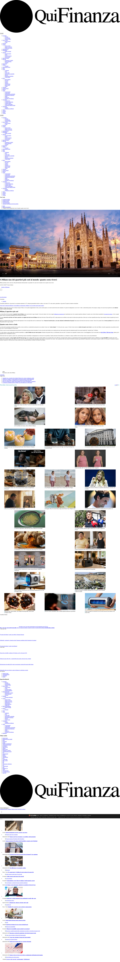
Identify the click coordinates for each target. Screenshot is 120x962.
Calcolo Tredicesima (9, 102)
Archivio (23, 809)
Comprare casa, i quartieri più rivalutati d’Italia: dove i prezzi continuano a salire (18, 378)
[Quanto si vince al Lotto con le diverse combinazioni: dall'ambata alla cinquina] (61, 948)
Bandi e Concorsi (8, 46)
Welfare (4, 748)
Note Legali (36, 817)
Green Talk (7, 72)
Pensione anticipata (9, 697)
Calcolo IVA (7, 100)
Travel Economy (8, 55)
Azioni (6, 81)
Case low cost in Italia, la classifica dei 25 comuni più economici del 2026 (17, 380)
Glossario (4, 87)
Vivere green (7, 77)
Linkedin (4, 301)
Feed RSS (20, 809)
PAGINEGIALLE (45, 815)
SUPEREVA (89, 815)
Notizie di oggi (5, 673)
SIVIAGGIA (75, 815)
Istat (3, 761)
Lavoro (3, 44)
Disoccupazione (8, 704)
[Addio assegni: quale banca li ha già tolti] (61, 874)
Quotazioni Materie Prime (10, 105)
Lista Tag (4, 772)
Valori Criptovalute (8, 104)
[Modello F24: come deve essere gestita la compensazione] (61, 904)
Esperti (3, 112)
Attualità (4, 110)
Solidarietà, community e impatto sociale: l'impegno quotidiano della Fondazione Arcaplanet (18, 640)
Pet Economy (7, 57)
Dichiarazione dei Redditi (10, 94)
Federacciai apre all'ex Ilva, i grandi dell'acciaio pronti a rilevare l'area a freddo (15, 658)
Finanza (6, 36)
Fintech (6, 107)
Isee (3, 765)
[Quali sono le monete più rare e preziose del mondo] (61, 939)
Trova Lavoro (7, 45)
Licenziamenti (5, 753)
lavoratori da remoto (108, 314)
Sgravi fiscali (5, 747)
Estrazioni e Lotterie (9, 60)
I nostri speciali (5, 88)
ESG (6, 71)
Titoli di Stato (7, 84)
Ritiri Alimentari (8, 61)
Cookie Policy (44, 817)
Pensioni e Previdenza (9, 98)
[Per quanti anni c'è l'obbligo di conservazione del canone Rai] (61, 870)
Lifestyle (4, 52)
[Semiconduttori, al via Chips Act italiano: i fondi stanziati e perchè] (61, 878)
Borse (3, 78)
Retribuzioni (7, 702)
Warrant (6, 82)
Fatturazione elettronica (7, 763)
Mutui (6, 96)
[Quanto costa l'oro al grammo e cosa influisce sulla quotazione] (61, 834)
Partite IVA (7, 705)
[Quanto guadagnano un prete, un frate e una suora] (61, 826)
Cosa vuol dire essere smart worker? (37, 305)
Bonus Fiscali (7, 41)
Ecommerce (4, 746)
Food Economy (8, 53)
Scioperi (6, 62)
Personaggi (4, 63)
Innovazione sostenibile (9, 73)
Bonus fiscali (7, 687)
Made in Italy (5, 749)
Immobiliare (4, 50)
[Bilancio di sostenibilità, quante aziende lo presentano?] (61, 926)
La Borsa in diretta (6, 199)
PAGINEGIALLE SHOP (52, 815)
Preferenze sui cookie (50, 817)
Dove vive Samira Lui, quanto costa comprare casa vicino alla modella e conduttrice (19, 381)
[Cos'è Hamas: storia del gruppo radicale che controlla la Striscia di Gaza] (61, 882)
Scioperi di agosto (6, 200)
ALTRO (1, 115)
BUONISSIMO (84, 815)
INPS (3, 740)
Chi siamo (32, 817)
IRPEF (3, 755)
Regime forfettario (8, 690)
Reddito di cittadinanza (7, 743)
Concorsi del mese (6, 202)
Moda (6, 54)
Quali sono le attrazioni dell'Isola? (7, 305)
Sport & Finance (5, 58)
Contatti (4, 113)
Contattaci (9, 809)
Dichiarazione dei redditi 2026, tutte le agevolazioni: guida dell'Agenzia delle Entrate (16, 664)
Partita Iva (7, 97)
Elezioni (6, 66)
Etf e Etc (6, 80)
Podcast (4, 89)
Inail (3, 767)
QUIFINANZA (80, 815)
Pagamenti (4, 741)
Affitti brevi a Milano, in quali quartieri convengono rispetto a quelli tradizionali (18, 379)
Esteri (3, 68)
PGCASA (58, 815)
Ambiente (7, 70)
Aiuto (55, 817)
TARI (3, 769)
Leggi (6, 42)
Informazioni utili (5, 691)
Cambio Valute (8, 103)
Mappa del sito (14, 809)
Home (3, 205)
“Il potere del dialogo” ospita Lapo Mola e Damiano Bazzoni (12, 634)
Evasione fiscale (8, 689)
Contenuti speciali (3, 809)
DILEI (72, 815)
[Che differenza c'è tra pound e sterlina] (61, 861)
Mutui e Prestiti (8, 51)
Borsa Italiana (7, 79)
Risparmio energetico (9, 76)
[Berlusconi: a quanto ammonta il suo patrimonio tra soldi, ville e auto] (61, 892)
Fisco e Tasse (5, 40)
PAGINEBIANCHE (63, 815)
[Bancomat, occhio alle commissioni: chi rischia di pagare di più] (61, 931)
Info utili (4, 59)
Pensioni (4, 43)
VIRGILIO (41, 815)
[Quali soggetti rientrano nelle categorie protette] (61, 913)
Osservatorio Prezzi (6, 67)
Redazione (4, 733)
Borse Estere (7, 85)
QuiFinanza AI (5, 49)
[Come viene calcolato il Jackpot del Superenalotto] (61, 935)
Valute (6, 86)
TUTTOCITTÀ (68, 815)
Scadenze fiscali (5, 201)
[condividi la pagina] (1, 290)
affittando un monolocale (59, 314)
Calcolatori (4, 99)
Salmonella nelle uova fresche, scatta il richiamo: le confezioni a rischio (14, 670)
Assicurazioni (7, 91)
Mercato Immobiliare (6, 207)
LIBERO (38, 815)
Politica (3, 64)
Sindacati (4, 756)
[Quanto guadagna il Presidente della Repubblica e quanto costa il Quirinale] (61, 838)
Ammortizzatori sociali (6, 751)
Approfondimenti (5, 674)
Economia (4, 35)
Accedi (1, 33)
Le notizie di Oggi (6, 771)
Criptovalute (7, 93)
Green (3, 69)
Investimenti (7, 37)
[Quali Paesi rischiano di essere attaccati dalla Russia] (61, 922)
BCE (3, 758)
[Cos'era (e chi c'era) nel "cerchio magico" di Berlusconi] (61, 957)
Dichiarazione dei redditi (7, 739)
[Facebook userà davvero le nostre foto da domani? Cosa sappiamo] (61, 848)
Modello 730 (5, 768)
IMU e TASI (5, 760)
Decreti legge (5, 738)
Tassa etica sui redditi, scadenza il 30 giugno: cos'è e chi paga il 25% (13, 652)
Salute (3, 109)
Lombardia (2, 374)
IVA (3, 752)
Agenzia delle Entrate (6, 744)
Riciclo (6, 75)
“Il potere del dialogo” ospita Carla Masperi (8, 646)
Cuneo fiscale (5, 766)
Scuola (3, 742)
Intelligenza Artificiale (9, 108)
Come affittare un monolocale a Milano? (22, 305)
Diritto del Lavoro (8, 48)
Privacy (40, 817)
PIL (3, 762)
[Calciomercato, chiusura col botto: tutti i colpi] (61, 900)
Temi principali (5, 770)
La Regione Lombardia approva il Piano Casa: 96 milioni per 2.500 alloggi (17, 382)
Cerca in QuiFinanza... (4, 808)
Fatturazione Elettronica (9, 95)
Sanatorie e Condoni (6, 750)
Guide (3, 90)
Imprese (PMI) (8, 39)
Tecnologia (4, 106)
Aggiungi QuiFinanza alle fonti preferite (10, 203)
